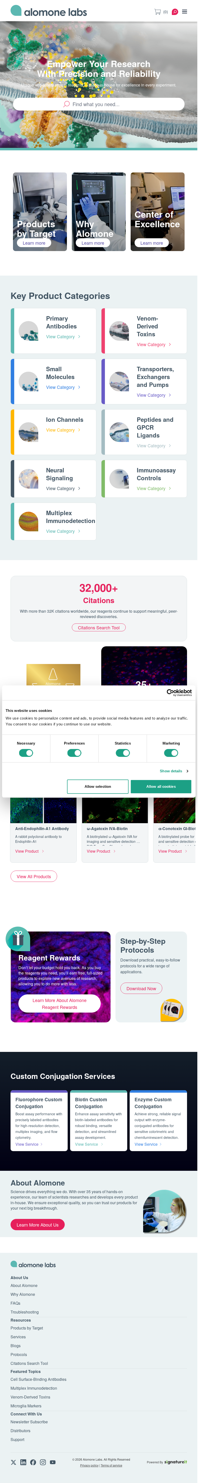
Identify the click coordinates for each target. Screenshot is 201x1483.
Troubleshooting (25, 1312)
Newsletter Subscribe (29, 1422)
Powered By (155, 1462)
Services (18, 1337)
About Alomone (24, 1285)
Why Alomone (23, 1294)
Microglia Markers (26, 1406)
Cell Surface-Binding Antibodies (38, 1379)
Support (17, 1439)
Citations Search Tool (99, 627)
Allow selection (98, 786)
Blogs (16, 1345)
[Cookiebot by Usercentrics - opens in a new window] (170, 692)
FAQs (15, 1303)
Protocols (19, 1354)
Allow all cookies (161, 786)
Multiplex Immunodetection (34, 1388)
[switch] (74, 753)
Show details (171, 771)
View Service (26, 1144)
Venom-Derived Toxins (30, 1397)
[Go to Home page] (49, 12)
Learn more (34, 243)
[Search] (175, 12)
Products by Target (27, 1328)
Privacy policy (89, 1465)
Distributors (20, 1430)
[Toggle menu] (184, 11)
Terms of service (111, 1465)
